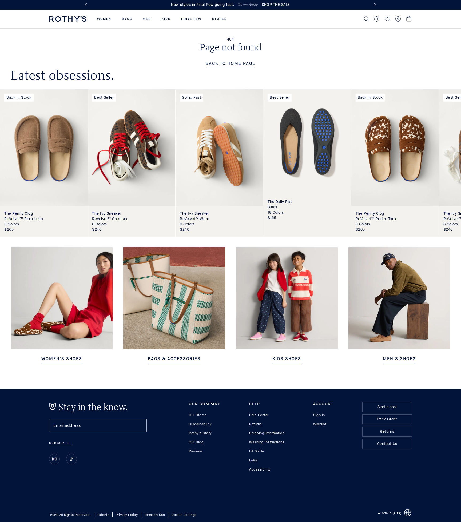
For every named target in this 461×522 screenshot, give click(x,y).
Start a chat (387, 406)
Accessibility (260, 469)
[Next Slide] (374, 5)
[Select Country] (376, 19)
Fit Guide (256, 451)
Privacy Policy (127, 514)
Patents (103, 514)
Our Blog (196, 442)
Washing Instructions (266, 442)
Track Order (387, 419)
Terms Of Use (154, 514)
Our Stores (198, 415)
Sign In (319, 415)
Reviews (196, 451)
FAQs (253, 460)
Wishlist (319, 424)
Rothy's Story (200, 433)
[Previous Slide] (87, 5)
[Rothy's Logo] (67, 19)
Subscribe (60, 443)
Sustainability (200, 424)
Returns (255, 424)
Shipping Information (266, 433)
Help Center (259, 415)
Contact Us (387, 443)
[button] (104, 19)
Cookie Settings (184, 514)
